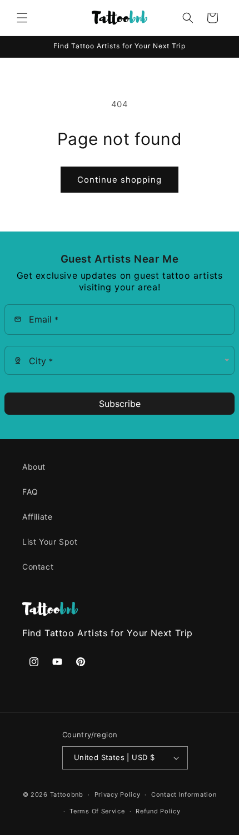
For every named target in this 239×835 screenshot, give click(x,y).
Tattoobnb (66, 794)
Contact (37, 566)
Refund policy (158, 811)
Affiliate (37, 516)
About (34, 466)
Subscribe (120, 403)
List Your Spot (49, 541)
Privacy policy (117, 794)
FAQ (30, 491)
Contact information (183, 794)
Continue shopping (119, 179)
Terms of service (97, 811)
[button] (22, 18)
